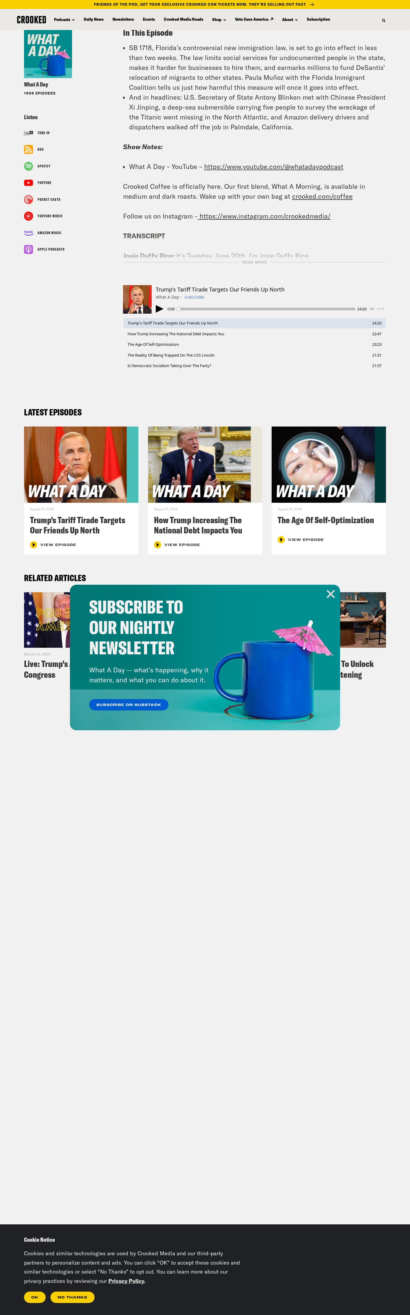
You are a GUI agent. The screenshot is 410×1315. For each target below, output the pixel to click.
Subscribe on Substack (128, 705)
